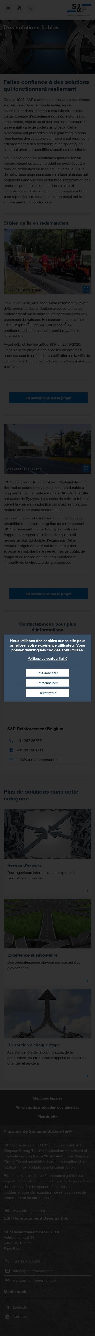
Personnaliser (48, 683)
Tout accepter (47, 673)
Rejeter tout (47, 693)
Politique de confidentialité (47, 658)
